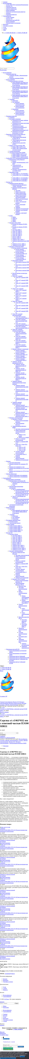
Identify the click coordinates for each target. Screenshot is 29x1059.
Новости (5, 989)
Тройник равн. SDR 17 (18, 239)
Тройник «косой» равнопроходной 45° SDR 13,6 (20, 370)
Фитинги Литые (13, 534)
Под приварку (16, 102)
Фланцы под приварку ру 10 (16, 466)
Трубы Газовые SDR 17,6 (16, 530)
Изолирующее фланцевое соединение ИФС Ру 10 (22, 491)
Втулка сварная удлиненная (19, 248)
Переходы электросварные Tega (23, 630)
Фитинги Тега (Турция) (18, 579)
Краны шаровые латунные (16, 81)
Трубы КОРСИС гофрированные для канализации (17, 167)
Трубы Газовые (10, 17)
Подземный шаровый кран (13, 520)
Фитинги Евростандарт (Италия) (17, 703)
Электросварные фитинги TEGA (19, 584)
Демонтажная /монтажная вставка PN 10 (19, 137)
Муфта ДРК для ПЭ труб (19, 147)
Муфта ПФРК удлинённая (19, 155)
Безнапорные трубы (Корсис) (17, 159)
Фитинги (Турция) (17, 419)
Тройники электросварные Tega (23, 641)
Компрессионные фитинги (16, 183)
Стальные (11, 99)
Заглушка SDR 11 (17, 229)
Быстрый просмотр (5, 843)
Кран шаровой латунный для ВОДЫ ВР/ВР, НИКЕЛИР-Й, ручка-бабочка (20, 84)
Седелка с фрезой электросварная (20, 452)
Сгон (13, 485)
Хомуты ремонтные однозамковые (18, 476)
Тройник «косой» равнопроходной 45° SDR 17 (20, 374)
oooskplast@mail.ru (10, 973)
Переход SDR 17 (16, 238)
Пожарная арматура (11, 14)
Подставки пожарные (15, 119)
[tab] (16, 746)
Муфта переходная (20, 192)
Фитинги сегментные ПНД (16, 246)
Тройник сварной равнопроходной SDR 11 (22, 405)
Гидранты (11, 117)
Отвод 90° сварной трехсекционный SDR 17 (22, 324)
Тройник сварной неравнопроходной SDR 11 (21, 387)
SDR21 (14, 221)
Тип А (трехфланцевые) (18, 489)
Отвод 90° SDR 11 (17, 234)
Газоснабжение (7, 478)
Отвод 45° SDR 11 (17, 231)
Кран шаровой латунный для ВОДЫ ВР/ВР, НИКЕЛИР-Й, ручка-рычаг (20, 88)
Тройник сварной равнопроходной (17, 403)
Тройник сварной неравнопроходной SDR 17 (21, 395)
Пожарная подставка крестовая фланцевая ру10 (20, 123)
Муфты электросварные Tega (23, 593)
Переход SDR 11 (16, 236)
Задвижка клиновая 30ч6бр (16, 78)
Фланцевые (15, 109)
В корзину (3, 734)
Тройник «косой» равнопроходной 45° (17, 362)
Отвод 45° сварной (17, 276)
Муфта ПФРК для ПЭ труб (19, 154)
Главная (2, 702)
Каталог (5, 979)
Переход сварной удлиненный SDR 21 (20, 359)
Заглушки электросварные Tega (23, 589)
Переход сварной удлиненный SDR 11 (20, 351)
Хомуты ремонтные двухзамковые (18, 475)
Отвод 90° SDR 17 (17, 235)
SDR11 (14, 217)
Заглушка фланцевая (14, 462)
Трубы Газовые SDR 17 (15, 528)
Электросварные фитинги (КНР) (17, 743)
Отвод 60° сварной (17, 301)
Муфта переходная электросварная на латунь (20, 432)
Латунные (12, 509)
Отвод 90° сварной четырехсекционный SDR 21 (20, 346)
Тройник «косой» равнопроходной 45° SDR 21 (20, 378)
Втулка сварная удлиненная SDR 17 (20, 255)
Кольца (14, 161)
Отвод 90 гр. (18, 200)
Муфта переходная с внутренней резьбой (20, 194)
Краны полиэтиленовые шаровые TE (21, 581)
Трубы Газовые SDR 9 (15, 531)
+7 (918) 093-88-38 (5, 667)
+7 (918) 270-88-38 (21, 33)
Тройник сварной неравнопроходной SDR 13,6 (21, 391)
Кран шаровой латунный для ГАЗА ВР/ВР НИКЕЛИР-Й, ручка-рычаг (20, 512)
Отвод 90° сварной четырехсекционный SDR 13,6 (20, 338)
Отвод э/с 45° (22, 448)
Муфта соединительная (21, 199)
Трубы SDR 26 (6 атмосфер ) (19, 180)
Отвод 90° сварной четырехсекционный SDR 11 (20, 333)
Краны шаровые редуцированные (19, 107)
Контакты (5, 980)
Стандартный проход (14, 523)
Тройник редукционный (21, 208)
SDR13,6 (14, 218)
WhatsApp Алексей (8, 1049)
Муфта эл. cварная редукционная (20, 439)
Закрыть (2, 1001)
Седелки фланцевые (14, 151)
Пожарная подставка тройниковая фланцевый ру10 (20, 129)
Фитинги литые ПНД (15, 222)
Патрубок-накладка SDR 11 (24, 621)
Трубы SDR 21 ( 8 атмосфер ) (20, 179)
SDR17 (14, 220)
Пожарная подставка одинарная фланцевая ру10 (19, 126)
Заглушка (17, 190)
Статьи (5, 988)
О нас (4, 987)
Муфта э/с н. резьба (24, 437)
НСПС (11, 215)
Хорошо (22, 1056)
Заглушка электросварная (22, 429)
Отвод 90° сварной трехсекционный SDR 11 (22, 317)
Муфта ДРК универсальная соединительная (19, 149)
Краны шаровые (10, 10)
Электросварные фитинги (19, 424)
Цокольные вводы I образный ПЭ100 (19, 657)
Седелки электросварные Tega (23, 634)
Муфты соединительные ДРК (17, 145)
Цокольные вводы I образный (17, 656)
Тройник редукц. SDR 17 (19, 245)
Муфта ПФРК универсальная (20, 156)
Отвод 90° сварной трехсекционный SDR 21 (22, 327)
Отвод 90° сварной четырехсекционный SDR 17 (20, 342)
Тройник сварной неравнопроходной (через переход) (19, 383)
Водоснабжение (7, 72)
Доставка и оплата (8, 981)
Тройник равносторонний (19, 457)
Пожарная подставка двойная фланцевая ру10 (20, 121)
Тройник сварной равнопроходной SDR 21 (22, 415)
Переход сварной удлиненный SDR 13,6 (21, 354)
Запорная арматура (11, 7)
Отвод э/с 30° (22, 447)
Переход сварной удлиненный (20, 349)
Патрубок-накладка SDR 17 (24, 625)
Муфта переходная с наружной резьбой (20, 196)
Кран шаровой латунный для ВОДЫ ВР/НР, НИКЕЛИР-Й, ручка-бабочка (20, 92)
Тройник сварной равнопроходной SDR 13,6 (21, 409)
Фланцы (8, 13)
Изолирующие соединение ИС (17, 481)
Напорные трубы (13, 172)
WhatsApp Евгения (8, 1048)
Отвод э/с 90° (22, 450)
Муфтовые (15, 100)
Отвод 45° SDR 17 (17, 232)
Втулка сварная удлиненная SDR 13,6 (21, 253)
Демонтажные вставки (15, 135)
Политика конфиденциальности (8, 1058)
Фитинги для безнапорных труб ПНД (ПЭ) (19, 170)
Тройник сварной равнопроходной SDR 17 (22, 412)
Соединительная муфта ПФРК (17, 152)
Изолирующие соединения (13, 23)
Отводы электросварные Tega (23, 606)
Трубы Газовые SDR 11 (15, 525)
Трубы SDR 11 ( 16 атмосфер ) (20, 173)
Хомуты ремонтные (11, 9)
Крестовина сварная (17, 260)
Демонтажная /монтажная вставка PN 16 (19, 140)
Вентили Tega (22, 586)
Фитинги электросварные (16, 417)
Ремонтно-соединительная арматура (15, 11)
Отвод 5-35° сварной (17, 288)
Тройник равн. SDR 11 (18, 545)
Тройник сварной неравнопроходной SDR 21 (21, 399)
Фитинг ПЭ (9, 6)
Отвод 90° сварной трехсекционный (17, 314)
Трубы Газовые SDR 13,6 (16, 527)
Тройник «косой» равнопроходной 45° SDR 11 (20, 366)
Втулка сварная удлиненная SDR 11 (20, 250)
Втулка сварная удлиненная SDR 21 (20, 258)
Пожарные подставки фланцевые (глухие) (18, 132)
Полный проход (13, 521)
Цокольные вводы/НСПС (13, 20)
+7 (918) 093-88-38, (10, 33)
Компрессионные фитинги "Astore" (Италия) (19, 185)
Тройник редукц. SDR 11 (19, 243)
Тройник (17, 207)
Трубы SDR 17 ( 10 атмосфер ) (20, 177)
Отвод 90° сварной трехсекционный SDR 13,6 (21, 321)
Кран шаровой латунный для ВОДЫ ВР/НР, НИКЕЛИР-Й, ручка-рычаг (20, 96)
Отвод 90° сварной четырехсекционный (17, 330)
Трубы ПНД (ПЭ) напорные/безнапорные (17, 4)
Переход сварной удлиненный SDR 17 (20, 356)
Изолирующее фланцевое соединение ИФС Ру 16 (22, 494)
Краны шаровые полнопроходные (20, 104)
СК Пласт (6, 999)
